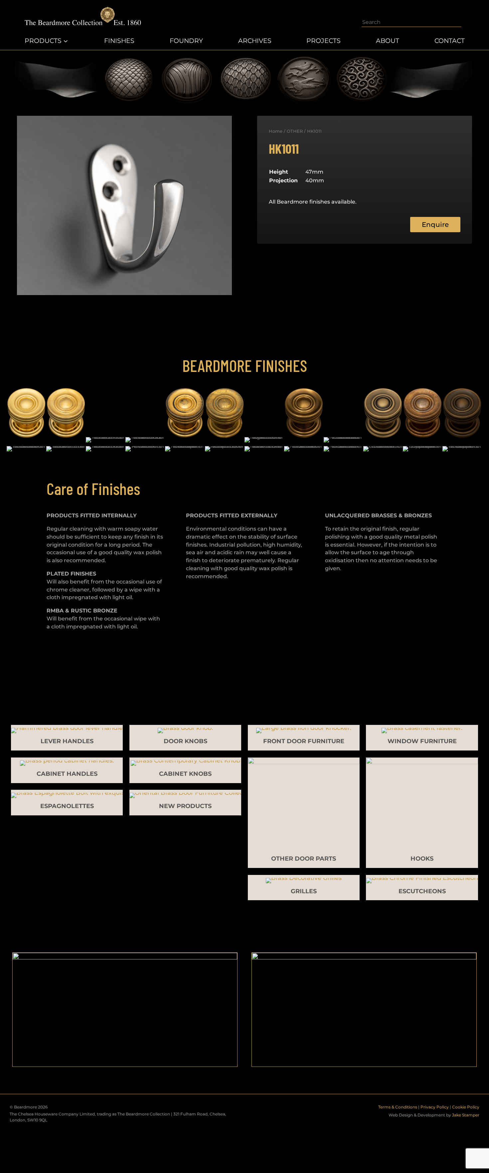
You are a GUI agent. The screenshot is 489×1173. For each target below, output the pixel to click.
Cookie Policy (465, 1106)
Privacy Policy (434, 1106)
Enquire (435, 225)
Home (275, 131)
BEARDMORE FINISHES (244, 365)
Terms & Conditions (397, 1106)
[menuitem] (47, 41)
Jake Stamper (465, 1114)
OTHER (295, 131)
